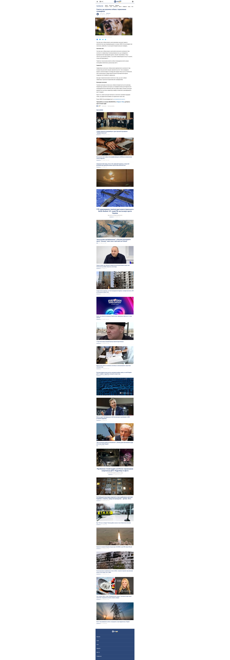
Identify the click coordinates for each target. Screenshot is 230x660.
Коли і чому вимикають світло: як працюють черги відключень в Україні (112, 621)
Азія (97, 644)
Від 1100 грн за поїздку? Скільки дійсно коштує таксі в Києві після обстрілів (113, 522)
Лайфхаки (125, 6)
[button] (113, 26)
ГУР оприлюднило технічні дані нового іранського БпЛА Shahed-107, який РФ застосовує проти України (115, 211)
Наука (129, 6)
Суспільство (111, 5)
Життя (120, 6)
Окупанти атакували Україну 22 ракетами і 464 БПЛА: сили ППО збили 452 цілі (114, 546)
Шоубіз (106, 5)
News (97, 243)
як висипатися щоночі (119, 99)
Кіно (132, 6)
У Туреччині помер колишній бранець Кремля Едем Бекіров (110, 341)
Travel (111, 6)
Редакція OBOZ (102, 13)
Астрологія (115, 6)
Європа (98, 636)
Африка (98, 648)
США (97, 640)
